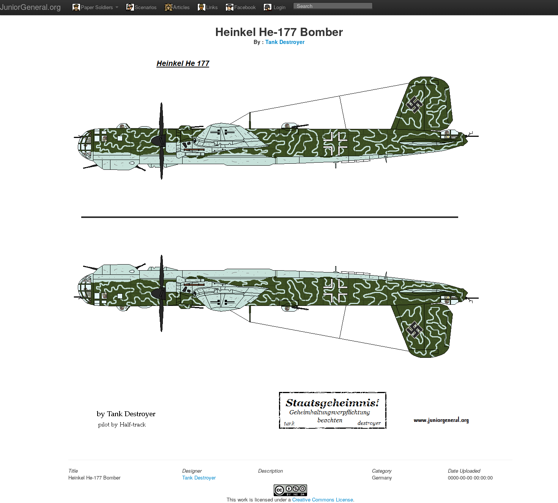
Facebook (245, 7)
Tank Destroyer (284, 41)
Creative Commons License (322, 499)
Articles (181, 7)
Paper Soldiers (98, 7)
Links (212, 7)
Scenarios (146, 7)
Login (278, 7)
